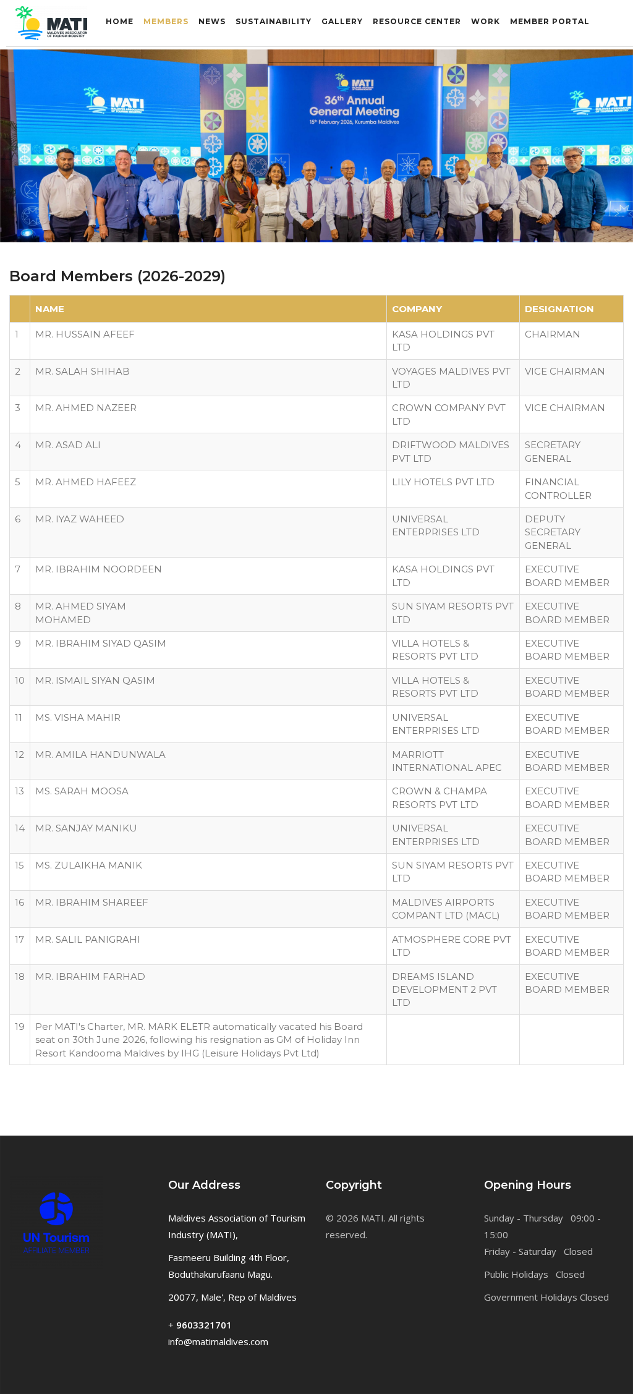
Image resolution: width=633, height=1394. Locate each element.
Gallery (342, 21)
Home (120, 21)
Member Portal (550, 21)
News (212, 21)
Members (166, 21)
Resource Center (417, 21)
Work (485, 21)
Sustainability (274, 21)
